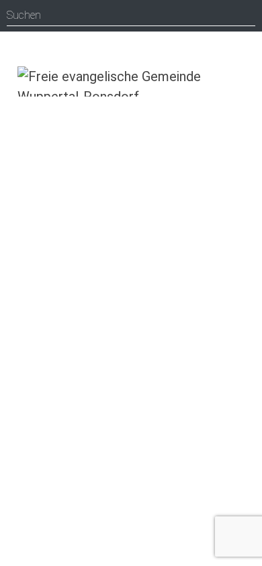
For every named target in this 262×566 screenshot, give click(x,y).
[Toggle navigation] (244, 79)
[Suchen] (244, 15)
